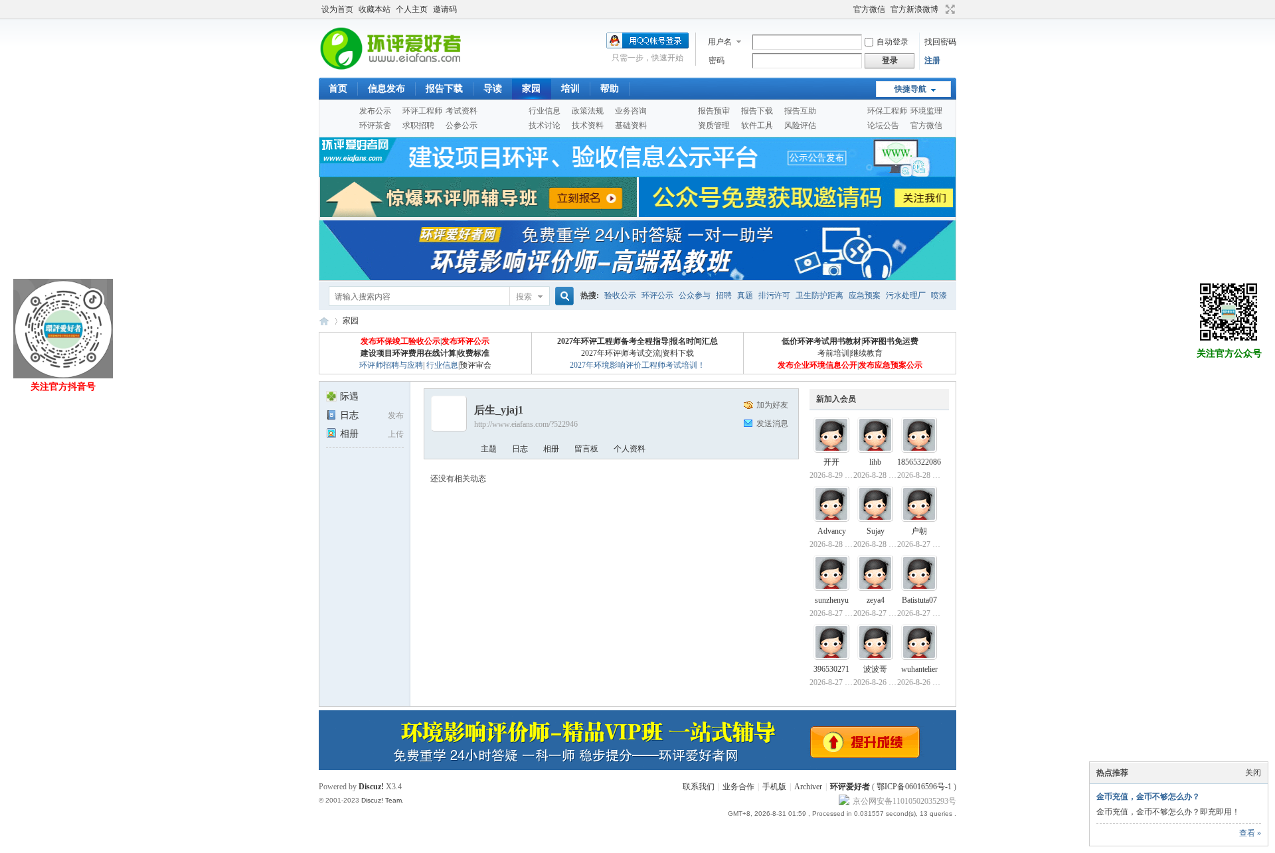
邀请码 (445, 9)
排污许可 (774, 295)
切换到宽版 (948, 9)
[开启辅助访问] (847, 9)
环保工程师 (887, 111)
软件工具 (757, 125)
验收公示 (620, 295)
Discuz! (371, 786)
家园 (531, 89)
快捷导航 (910, 89)
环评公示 (657, 295)
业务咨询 (631, 111)
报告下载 (444, 89)
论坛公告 (883, 125)
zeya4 (876, 600)
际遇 (349, 397)
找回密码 (940, 41)
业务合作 (738, 786)
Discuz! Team (381, 800)
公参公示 (461, 125)
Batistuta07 (919, 600)
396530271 (831, 669)
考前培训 (833, 353)
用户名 (720, 41)
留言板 (586, 448)
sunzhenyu (832, 600)
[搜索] (562, 296)
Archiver (808, 786)
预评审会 (475, 365)
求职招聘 (418, 125)
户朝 (919, 531)
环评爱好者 (850, 786)
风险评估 (800, 125)
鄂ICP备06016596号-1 (914, 786)
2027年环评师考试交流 (621, 353)
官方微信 (869, 9)
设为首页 (337, 9)
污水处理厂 (906, 295)
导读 (492, 89)
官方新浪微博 (914, 9)
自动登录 (892, 41)
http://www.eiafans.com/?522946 (526, 424)
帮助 (609, 89)
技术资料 (588, 125)
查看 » (1250, 833)
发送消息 (772, 423)
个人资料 (629, 448)
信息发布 (386, 89)
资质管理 (714, 125)
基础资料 (631, 125)
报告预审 (714, 111)
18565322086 (919, 462)
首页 (338, 89)
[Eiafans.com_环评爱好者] (400, 69)
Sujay (876, 531)
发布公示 (375, 111)
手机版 (774, 786)
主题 (489, 448)
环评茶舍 (375, 125)
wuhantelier (919, 669)
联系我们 (699, 786)
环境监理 (926, 111)
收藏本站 (374, 9)
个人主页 (412, 9)
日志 (349, 415)
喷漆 (939, 295)
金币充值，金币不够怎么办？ (1148, 796)
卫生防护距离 (819, 295)
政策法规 (588, 111)
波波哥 (875, 669)
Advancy (831, 531)
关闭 (1253, 772)
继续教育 (867, 353)
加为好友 (772, 405)
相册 (349, 434)
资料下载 (678, 353)
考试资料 (461, 111)
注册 (932, 60)
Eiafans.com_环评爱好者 (324, 321)
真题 (745, 295)
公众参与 (695, 295)
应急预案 (865, 295)
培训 (570, 89)
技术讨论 (544, 125)
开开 (831, 462)
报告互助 (800, 111)
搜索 (524, 296)
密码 (716, 60)
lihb (875, 462)
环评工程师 (422, 111)
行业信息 (544, 111)
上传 (396, 434)
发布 (396, 415)
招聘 (724, 295)
